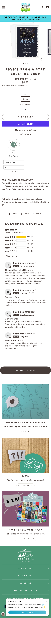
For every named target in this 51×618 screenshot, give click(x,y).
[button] (21, 79)
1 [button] (23, 63)
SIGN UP (25, 431)
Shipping (5, 85)
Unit (25, 94)
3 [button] (27, 63)
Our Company (25, 568)
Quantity (25, 105)
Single (25, 99)
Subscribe (25, 583)
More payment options (25, 130)
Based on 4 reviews (14, 232)
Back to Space (27, 370)
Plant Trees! (13, 156)
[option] (25, 18)
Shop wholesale (25, 539)
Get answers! (25, 485)
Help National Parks (25, 590)
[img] (19, 263)
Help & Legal (25, 575)
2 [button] (25, 63)
